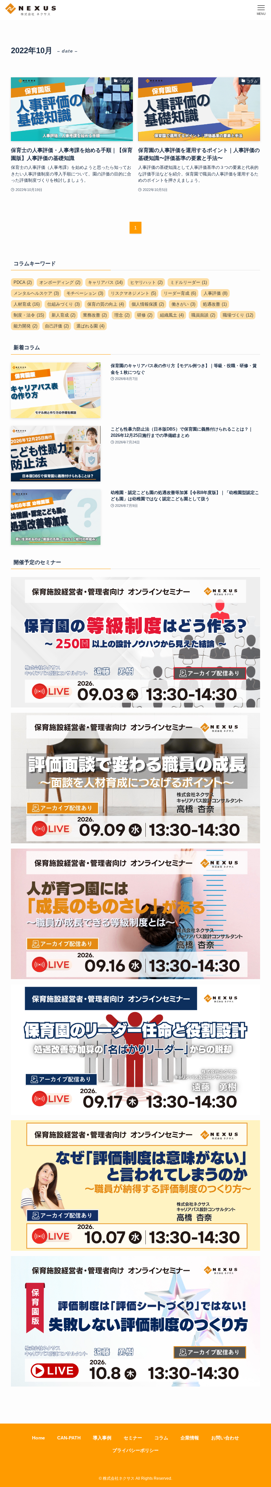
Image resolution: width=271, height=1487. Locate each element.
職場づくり (238, 315)
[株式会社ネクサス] (30, 10)
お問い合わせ (225, 1437)
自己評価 (57, 326)
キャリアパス (105, 282)
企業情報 (189, 1437)
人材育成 (27, 304)
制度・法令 (29, 315)
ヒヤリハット (146, 282)
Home (38, 1437)
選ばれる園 (90, 326)
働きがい (183, 304)
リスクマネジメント (133, 293)
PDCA (23, 282)
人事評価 (215, 293)
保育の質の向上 (105, 304)
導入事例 (102, 1437)
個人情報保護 (148, 304)
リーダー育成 (180, 293)
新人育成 (63, 315)
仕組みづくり (63, 304)
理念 (122, 315)
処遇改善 (215, 304)
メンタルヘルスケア (36, 293)
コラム (161, 1437)
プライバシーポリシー (135, 1450)
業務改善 (95, 315)
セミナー (133, 1437)
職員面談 (203, 315)
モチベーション (84, 293)
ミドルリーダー (188, 282)
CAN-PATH (69, 1437)
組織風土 (172, 315)
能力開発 (25, 326)
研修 (144, 315)
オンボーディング (59, 282)
